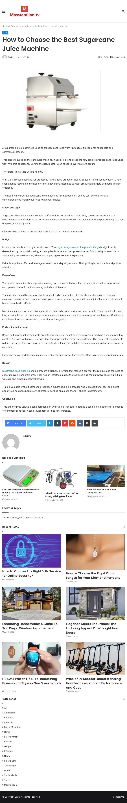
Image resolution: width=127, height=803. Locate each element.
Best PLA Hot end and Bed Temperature (101, 491)
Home (7, 26)
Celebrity (8, 722)
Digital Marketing (12, 727)
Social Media (10, 775)
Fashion (8, 741)
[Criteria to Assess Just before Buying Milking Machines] (63, 477)
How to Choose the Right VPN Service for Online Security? (31, 573)
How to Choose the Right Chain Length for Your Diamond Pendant (93, 575)
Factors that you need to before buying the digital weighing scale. (20, 492)
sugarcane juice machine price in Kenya (78, 247)
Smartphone (10, 761)
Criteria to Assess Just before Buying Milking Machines (62, 495)
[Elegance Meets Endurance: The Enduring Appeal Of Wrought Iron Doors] (95, 603)
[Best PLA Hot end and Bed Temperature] (106, 476)
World (7, 770)
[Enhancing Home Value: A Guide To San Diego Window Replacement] (31, 603)
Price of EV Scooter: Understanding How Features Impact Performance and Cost (94, 683)
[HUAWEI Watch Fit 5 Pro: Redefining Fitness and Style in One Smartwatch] (31, 658)
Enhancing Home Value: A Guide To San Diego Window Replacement (30, 626)
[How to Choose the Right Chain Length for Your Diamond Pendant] (95, 552)
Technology (10, 765)
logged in (19, 517)
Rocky (10, 57)
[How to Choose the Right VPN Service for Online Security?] (31, 551)
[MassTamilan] (24, 11)
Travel (7, 780)
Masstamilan (10, 785)
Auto (14, 26)
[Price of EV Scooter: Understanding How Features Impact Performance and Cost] (95, 658)
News (7, 756)
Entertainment (11, 736)
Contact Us (118, 797)
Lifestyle (8, 751)
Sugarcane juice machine (16, 370)
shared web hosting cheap (50, 797)
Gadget (7, 746)
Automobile (9, 712)
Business (8, 717)
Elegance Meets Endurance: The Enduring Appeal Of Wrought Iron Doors (92, 628)
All (5, 708)
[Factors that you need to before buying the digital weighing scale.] (21, 476)
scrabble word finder (44, 797)
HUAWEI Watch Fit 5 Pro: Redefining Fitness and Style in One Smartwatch (31, 683)
